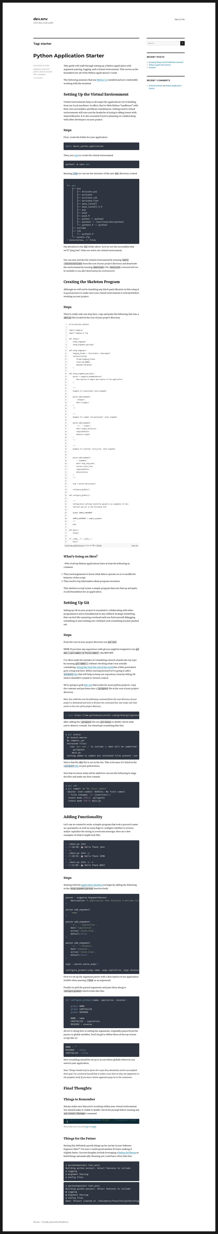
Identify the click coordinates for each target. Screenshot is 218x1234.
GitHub (99, 545)
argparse (37, 69)
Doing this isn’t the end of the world (95, 667)
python (36, 72)
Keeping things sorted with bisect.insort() (166, 62)
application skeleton (92, 885)
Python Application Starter (68, 56)
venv (76, 155)
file (71, 674)
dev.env (40, 19)
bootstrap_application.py (74, 545)
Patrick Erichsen (155, 86)
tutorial (49, 72)
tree (75, 173)
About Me (180, 19)
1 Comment (38, 78)
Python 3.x (102, 80)
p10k (94, 1127)
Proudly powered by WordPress (55, 1222)
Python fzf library (127, 1152)
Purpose (152, 68)
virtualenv (42, 74)
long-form (46, 69)
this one (88, 685)
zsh (87, 1127)
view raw (134, 545)
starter (42, 72)
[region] (101, 433)
